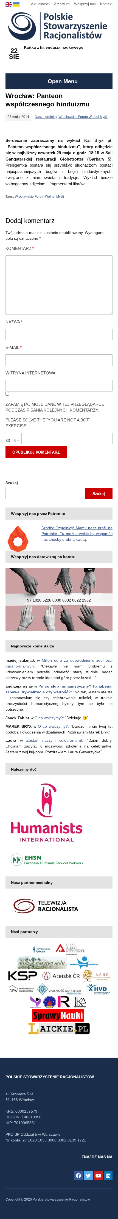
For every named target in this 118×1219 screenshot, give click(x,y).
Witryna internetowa (30, 373)
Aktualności (40, 4)
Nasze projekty (46, 117)
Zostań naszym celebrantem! (54, 740)
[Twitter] (88, 1175)
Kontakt (106, 4)
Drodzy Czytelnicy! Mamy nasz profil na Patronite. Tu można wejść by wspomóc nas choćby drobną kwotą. (77, 534)
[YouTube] (98, 1175)
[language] (9, 4)
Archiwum (62, 4)
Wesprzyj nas (85, 4)
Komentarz (19, 248)
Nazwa (14, 321)
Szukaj (11, 483)
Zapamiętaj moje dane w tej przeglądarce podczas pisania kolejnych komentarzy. (54, 407)
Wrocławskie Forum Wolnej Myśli (83, 117)
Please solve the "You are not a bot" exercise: (47, 423)
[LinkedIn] (108, 1175)
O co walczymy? (49, 718)
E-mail (13, 347)
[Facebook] (78, 1175)
